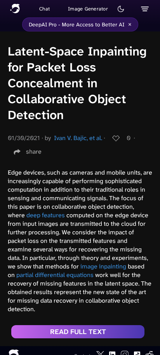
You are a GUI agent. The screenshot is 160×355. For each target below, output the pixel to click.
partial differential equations (55, 275)
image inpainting (103, 266)
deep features (45, 215)
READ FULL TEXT (78, 331)
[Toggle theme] (121, 9)
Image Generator (88, 8)
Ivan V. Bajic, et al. (78, 138)
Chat (44, 8)
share (34, 151)
